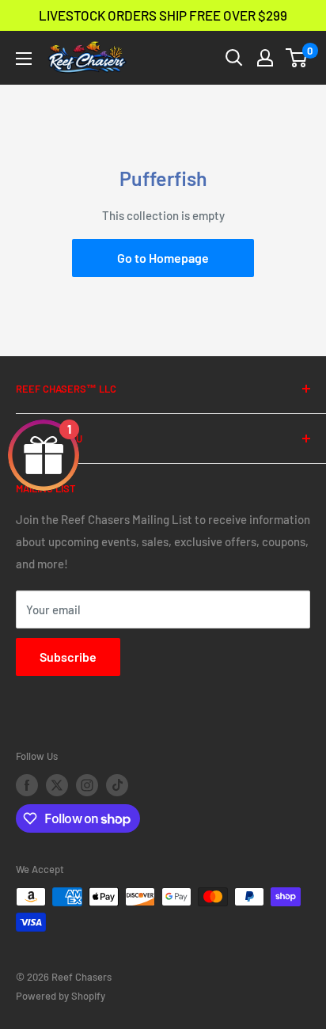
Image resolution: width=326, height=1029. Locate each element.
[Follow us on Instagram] (87, 785)
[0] (297, 57)
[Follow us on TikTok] (117, 785)
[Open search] (234, 57)
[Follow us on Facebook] (27, 785)
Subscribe (68, 656)
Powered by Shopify (60, 995)
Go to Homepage (163, 257)
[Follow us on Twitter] (57, 785)
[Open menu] (24, 58)
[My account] (265, 57)
